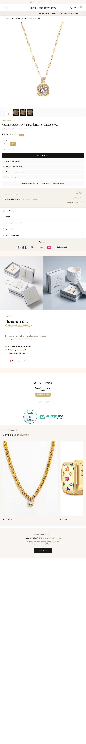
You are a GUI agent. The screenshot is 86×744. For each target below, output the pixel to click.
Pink (13, 144)
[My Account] (75, 7)
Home (7, 18)
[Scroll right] (83, 112)
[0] (78, 7)
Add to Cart (43, 155)
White (5, 144)
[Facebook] (37, 13)
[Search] (71, 7)
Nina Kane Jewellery (43, 7)
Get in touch (43, 550)
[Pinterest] (46, 13)
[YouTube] (43, 13)
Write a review (43, 395)
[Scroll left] (3, 112)
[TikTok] (48, 13)
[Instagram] (40, 13)
